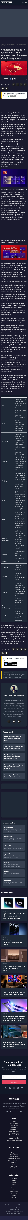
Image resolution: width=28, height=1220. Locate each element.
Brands (14, 1121)
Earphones (14, 1188)
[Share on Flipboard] (6, 88)
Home (2, 44)
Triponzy (14, 1151)
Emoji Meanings (14, 1137)
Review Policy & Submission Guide (14, 1211)
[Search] (23, 2)
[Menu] (26, 2)
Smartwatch (14, 1186)
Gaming (14, 1189)
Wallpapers (14, 1153)
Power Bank (14, 1197)
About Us (7, 1204)
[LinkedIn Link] (19, 721)
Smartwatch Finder (14, 1131)
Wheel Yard (14, 1162)
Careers (24, 1207)
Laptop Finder (14, 1127)
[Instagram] (14, 1088)
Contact (19, 1213)
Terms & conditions (6, 1207)
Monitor (14, 1195)
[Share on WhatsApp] (25, 84)
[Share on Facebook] (13, 84)
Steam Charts (14, 1168)
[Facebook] (6, 1088)
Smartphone (14, 1178)
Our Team (14, 1204)
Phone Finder (14, 1123)
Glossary (14, 1164)
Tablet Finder (14, 1125)
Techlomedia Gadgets (14, 1158)
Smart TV (14, 1184)
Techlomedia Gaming (14, 1160)
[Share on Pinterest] (2, 88)
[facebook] (7, 1111)
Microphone (14, 1193)
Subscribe (14, 1082)
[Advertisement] (14, 23)
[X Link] (8, 721)
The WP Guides (14, 1156)
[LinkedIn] (18, 1088)
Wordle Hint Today (14, 1138)
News (6, 44)
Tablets (14, 1180)
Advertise (20, 1204)
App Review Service (14, 1209)
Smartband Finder (14, 1129)
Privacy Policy (16, 1207)
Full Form (14, 1166)
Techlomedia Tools (14, 1135)
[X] (10, 1088)
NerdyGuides (14, 1154)
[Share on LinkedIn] (21, 84)
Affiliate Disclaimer (11, 1213)
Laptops (14, 1182)
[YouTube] (22, 1088)
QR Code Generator (14, 1133)
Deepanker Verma (5, 79)
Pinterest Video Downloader (14, 1140)
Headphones (14, 1191)
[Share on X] (17, 84)
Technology (24, 79)
